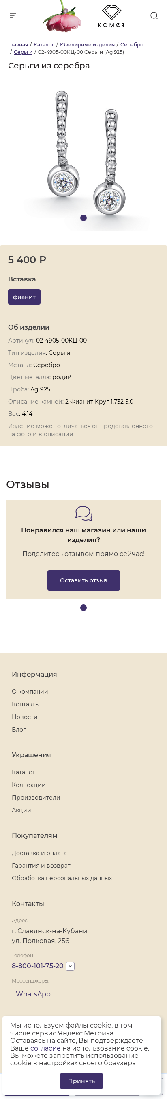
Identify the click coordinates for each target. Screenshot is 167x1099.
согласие (45, 1048)
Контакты (26, 704)
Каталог (23, 772)
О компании (30, 691)
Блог (19, 729)
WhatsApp (33, 994)
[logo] (83, 30)
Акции (21, 810)
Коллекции (29, 785)
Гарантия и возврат (41, 865)
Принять (81, 1081)
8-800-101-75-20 (38, 966)
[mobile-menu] (13, 16)
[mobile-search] (154, 16)
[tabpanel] (83, 155)
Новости (25, 717)
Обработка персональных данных (62, 878)
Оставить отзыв (83, 580)
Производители (36, 797)
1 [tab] (83, 218)
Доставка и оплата (39, 853)
